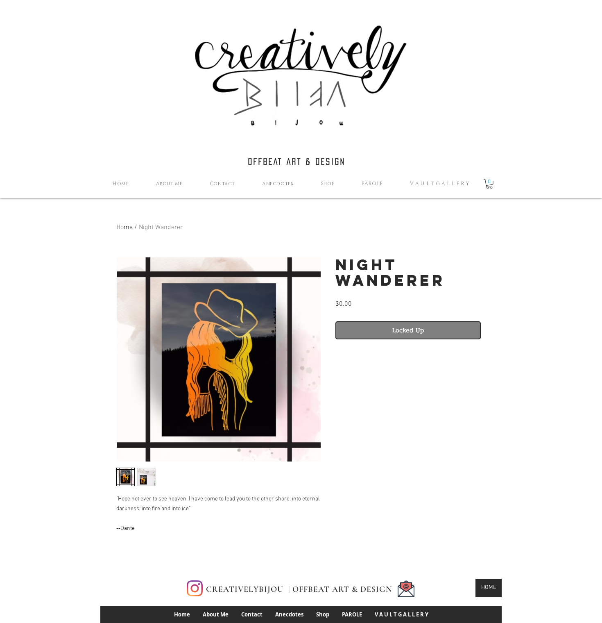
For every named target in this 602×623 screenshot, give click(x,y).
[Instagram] (195, 588)
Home (124, 227)
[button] (489, 184)
